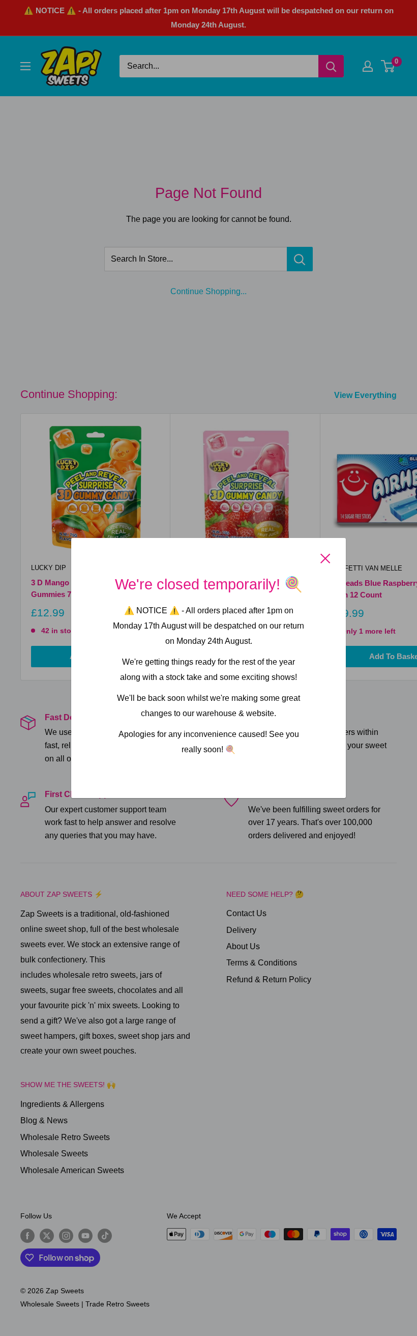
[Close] (325, 557)
